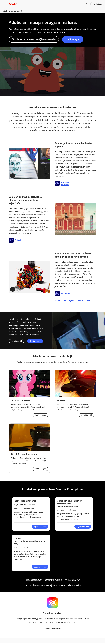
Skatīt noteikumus (63, 519)
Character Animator (65, 183)
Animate (18, 240)
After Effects (66, 293)
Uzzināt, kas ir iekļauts (22, 517)
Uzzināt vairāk (16, 341)
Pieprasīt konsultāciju (71, 585)
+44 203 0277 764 (72, 579)
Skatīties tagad (72, 39)
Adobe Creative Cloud (12, 11)
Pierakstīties (97, 4)
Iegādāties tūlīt (40, 567)
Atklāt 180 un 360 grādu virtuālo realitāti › (73, 301)
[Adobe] (13, 4)
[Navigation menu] (4, 4)
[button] (87, 4)
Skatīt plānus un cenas (53, 628)
